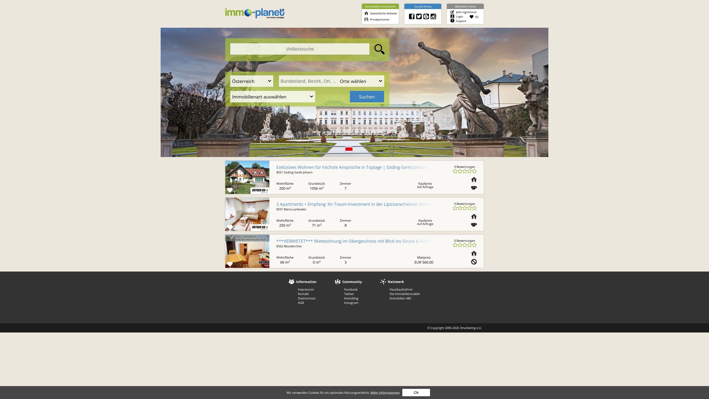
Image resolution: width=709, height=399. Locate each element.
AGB (301, 303)
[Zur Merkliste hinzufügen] (230, 190)
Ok (416, 393)
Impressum (306, 289)
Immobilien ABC (401, 298)
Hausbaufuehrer (401, 289)
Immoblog (351, 298)
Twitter (349, 294)
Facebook (350, 289)
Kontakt (303, 294)
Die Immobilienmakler (405, 294)
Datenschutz (307, 298)
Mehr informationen (385, 393)
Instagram (351, 303)
